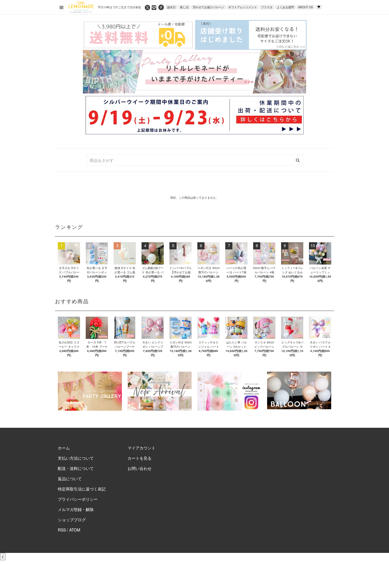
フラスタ (267, 7)
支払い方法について (76, 458)
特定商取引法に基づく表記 (82, 489)
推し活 (184, 7)
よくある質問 (285, 7)
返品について (70, 478)
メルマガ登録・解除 (76, 509)
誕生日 (171, 7)
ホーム (64, 448)
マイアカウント (141, 448)
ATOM (74, 530)
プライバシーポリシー (78, 499)
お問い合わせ (139, 468)
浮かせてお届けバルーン (208, 7)
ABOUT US (305, 7)
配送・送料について (76, 468)
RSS (62, 530)
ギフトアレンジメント (242, 7)
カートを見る (139, 458)
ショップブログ (72, 519)
